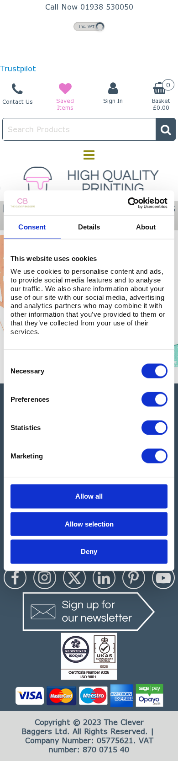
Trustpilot (18, 68)
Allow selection (89, 523)
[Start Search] (166, 129)
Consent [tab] (32, 227)
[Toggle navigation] (89, 155)
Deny (89, 551)
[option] (89, 182)
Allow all (89, 496)
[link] (15, 577)
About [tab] (146, 227)
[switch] (154, 399)
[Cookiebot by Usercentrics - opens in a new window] (128, 203)
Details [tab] (89, 227)
